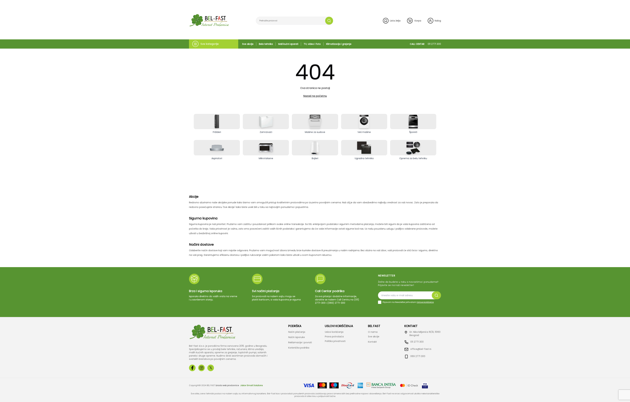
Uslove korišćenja (425, 302)
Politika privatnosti (335, 341)
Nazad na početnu (315, 96)
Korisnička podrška (298, 347)
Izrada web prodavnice (227, 385)
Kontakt (372, 341)
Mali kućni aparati (288, 44)
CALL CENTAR (425, 44)
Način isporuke (296, 337)
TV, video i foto (312, 44)
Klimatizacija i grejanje (338, 44)
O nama (373, 332)
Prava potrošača (334, 336)
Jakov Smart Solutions (251, 385)
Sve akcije (247, 44)
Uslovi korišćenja (334, 332)
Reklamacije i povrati (300, 342)
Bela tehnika (266, 44)
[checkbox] (379, 302)
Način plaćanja (296, 332)
